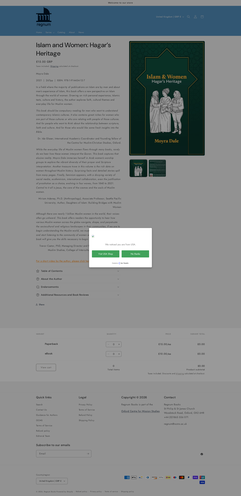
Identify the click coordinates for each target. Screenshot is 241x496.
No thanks (135, 253)
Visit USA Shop (105, 253)
